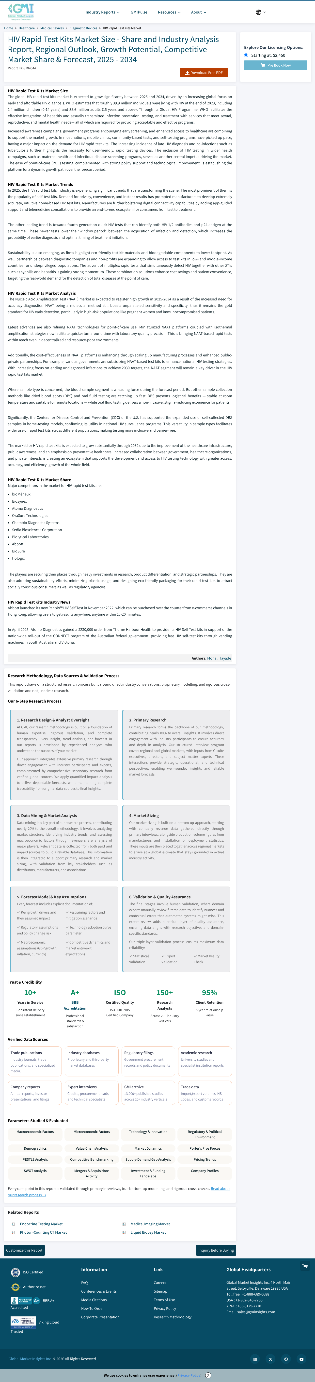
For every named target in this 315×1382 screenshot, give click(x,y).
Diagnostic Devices (83, 28)
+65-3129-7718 (249, 1306)
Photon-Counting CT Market (43, 1232)
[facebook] (286, 1359)
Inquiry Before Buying (216, 1250)
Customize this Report (24, 1250)
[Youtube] (301, 1359)
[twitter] (270, 1359)
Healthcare (27, 28)
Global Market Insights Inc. (30, 1358)
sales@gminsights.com (256, 1311)
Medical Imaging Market (150, 1224)
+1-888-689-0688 (255, 1294)
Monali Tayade (219, 658)
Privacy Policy (188, 1375)
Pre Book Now (279, 65)
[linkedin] (255, 1359)
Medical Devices (52, 28)
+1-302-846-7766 (249, 1300)
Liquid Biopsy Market (148, 1232)
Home (8, 28)
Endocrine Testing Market (41, 1224)
